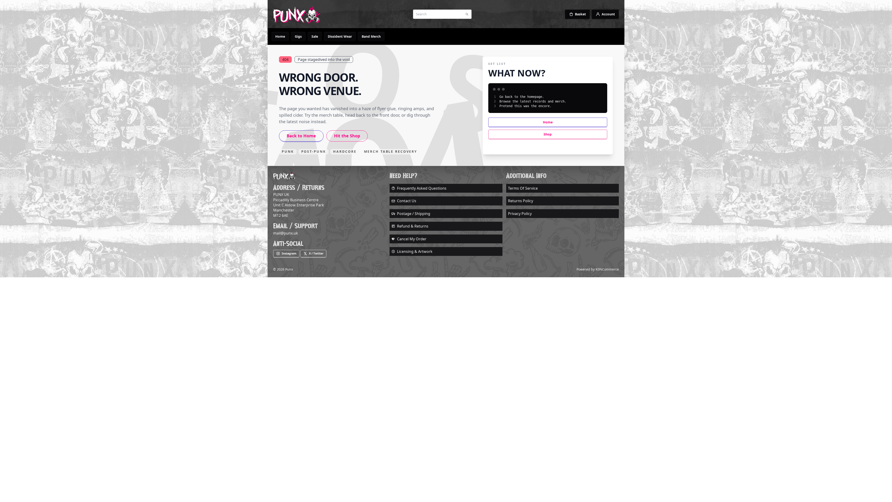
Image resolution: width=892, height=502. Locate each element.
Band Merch (371, 36)
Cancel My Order (411, 238)
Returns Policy (520, 200)
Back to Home (301, 136)
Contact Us (406, 200)
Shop (548, 134)
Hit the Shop (347, 136)
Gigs (298, 36)
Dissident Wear (340, 36)
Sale (315, 36)
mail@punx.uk (285, 233)
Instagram (289, 253)
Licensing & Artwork (415, 251)
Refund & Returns (412, 226)
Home (280, 36)
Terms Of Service (523, 188)
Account (608, 14)
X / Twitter (316, 253)
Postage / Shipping (413, 213)
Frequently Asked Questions (421, 188)
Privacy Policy (520, 213)
